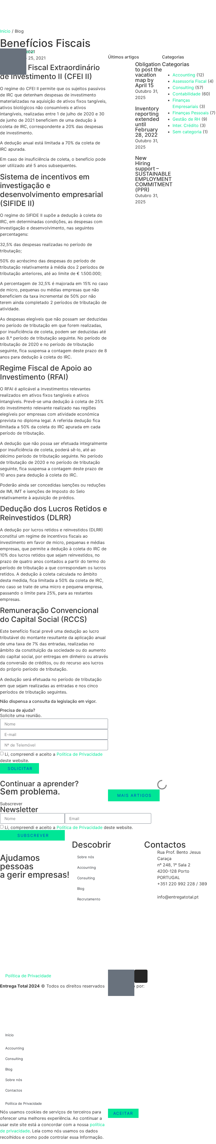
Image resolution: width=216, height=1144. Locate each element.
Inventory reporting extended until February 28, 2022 (147, 121)
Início (5, 31)
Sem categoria (187, 131)
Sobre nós (85, 857)
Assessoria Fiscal (190, 81)
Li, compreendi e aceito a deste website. (69, 827)
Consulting (183, 87)
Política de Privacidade (79, 754)
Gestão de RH (186, 119)
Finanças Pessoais (191, 112)
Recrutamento (88, 899)
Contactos (13, 1090)
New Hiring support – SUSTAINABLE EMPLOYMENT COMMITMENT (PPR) (154, 174)
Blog (80, 888)
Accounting (86, 867)
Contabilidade (186, 93)
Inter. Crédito (186, 125)
